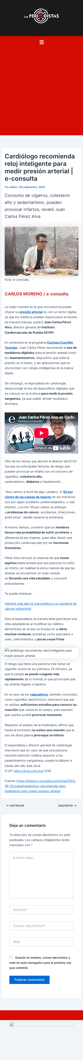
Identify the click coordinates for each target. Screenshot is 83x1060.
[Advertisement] (41, 89)
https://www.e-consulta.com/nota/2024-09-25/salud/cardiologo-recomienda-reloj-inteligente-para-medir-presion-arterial (40, 786)
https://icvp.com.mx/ (29, 771)
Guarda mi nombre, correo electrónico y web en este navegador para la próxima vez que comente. (40, 963)
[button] (41, 42)
